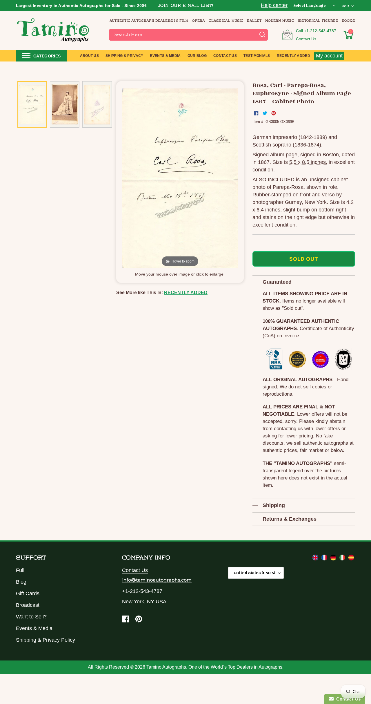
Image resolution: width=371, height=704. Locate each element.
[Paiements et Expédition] (325, 559)
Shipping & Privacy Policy (45, 640)
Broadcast (27, 605)
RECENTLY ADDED (186, 292)
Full (20, 570)
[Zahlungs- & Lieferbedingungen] (334, 559)
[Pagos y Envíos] (351, 559)
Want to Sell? (31, 617)
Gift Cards (27, 593)
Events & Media (34, 628)
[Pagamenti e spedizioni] (343, 559)
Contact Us (306, 39)
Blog (21, 582)
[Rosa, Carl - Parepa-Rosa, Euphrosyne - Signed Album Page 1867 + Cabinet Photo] (32, 104)
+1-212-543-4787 (320, 30)
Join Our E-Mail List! (185, 6)
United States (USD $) (254, 573)
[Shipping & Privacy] (316, 559)
